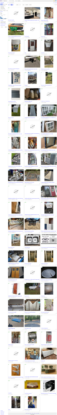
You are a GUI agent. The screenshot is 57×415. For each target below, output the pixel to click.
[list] (9, 4)
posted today (2, 7)
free (1, 13)
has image (2, 6)
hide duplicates (3, 8)
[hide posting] (39, 21)
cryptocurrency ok (3, 21)
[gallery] (11, 4)
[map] (13, 4)
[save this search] (56, 3)
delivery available (3, 22)
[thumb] (10, 4)
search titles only (3, 5)
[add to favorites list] (8, 21)
